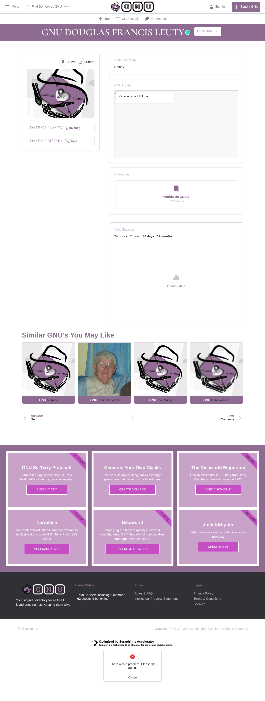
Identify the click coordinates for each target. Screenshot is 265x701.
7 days (135, 236)
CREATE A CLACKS (132, 489)
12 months (164, 236)
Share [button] (90, 62)
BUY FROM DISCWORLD (133, 549)
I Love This (207, 31)
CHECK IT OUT (46, 489)
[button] (246, 7)
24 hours (120, 236)
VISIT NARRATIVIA (46, 549)
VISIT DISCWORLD (218, 489)
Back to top (30, 629)
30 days (148, 236)
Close (132, 677)
